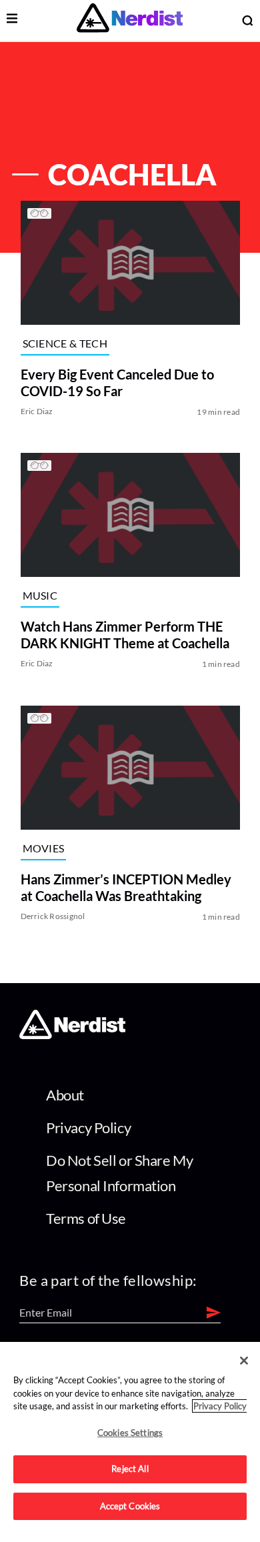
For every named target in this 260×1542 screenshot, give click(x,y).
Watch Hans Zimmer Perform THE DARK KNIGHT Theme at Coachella (124, 635)
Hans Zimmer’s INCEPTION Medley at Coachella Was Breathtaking (125, 887)
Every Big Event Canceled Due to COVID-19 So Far (116, 382)
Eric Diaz (36, 411)
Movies (43, 848)
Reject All (129, 1468)
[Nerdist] (130, 20)
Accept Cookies (130, 1506)
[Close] (244, 1360)
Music (39, 595)
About (65, 1095)
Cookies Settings (130, 1432)
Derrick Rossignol (52, 916)
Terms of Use (86, 1218)
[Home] (72, 1035)
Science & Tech (64, 343)
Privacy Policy (88, 1127)
